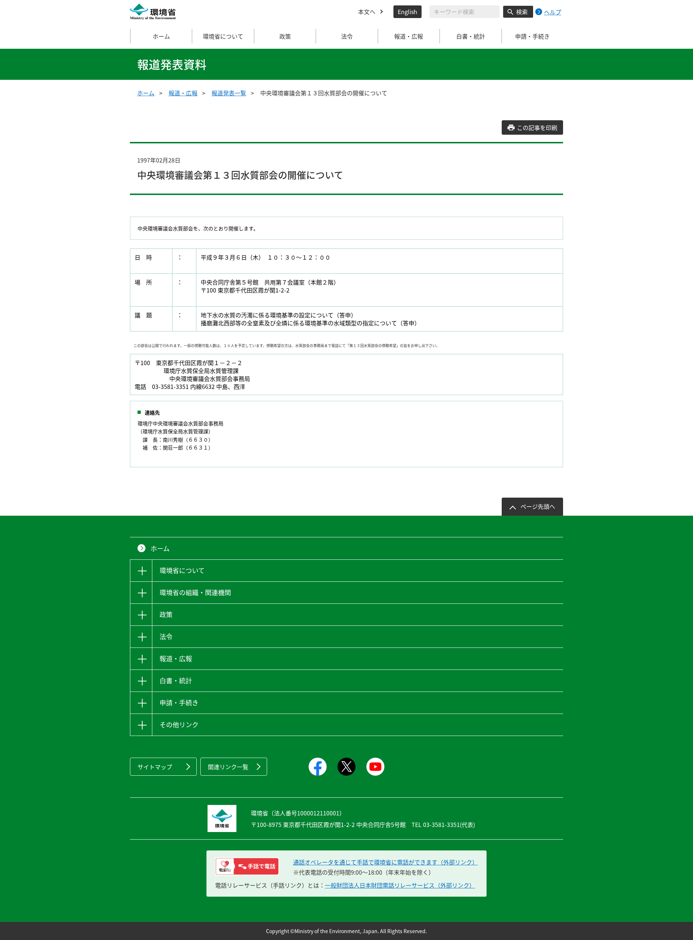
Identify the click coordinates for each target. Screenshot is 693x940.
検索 (522, 11)
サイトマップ (155, 766)
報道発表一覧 (229, 92)
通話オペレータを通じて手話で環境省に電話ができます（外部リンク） (385, 862)
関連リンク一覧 (228, 766)
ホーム (161, 36)
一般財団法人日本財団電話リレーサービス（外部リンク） (400, 885)
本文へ (366, 11)
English (407, 11)
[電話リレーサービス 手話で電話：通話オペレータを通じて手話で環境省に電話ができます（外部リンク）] (247, 866)
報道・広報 (183, 92)
